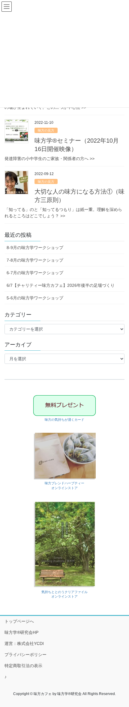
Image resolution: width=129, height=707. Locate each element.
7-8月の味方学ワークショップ (35, 260)
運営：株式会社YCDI (24, 643)
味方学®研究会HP (21, 632)
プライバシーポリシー (25, 654)
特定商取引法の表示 (23, 665)
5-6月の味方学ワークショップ (35, 298)
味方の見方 (46, 130)
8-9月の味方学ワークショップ (35, 247)
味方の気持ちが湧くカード (64, 419)
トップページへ (19, 621)
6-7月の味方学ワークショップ (35, 272)
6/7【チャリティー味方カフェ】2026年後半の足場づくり (61, 285)
